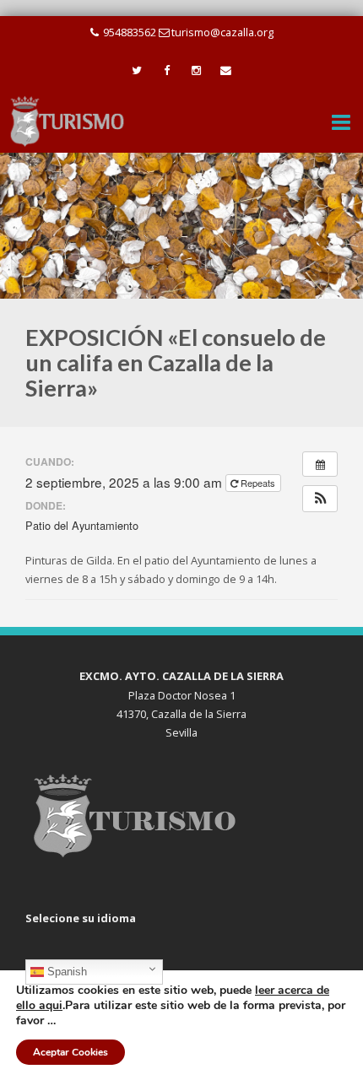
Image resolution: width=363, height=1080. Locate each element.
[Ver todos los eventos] (320, 464)
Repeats (258, 482)
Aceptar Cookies (70, 1052)
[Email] (226, 71)
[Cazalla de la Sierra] (67, 120)
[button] (320, 498)
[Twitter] (137, 71)
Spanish (65, 971)
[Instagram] (196, 71)
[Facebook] (167, 71)
